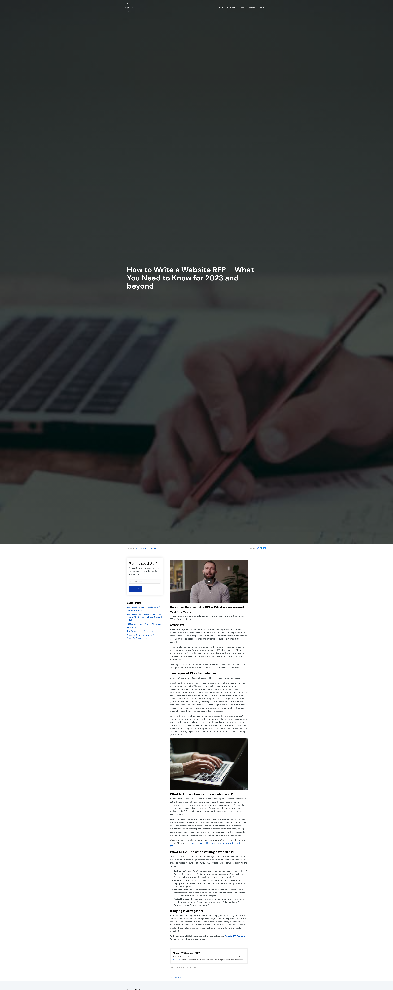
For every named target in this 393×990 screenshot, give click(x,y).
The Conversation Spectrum (140, 631)
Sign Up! (135, 589)
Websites (146, 548)
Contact (262, 7)
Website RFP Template (235, 936)
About (221, 7)
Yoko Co (153, 548)
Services (231, 7)
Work (241, 7)
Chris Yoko (177, 977)
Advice (136, 548)
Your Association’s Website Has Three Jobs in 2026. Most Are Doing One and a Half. (144, 617)
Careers (251, 7)
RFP (141, 548)
